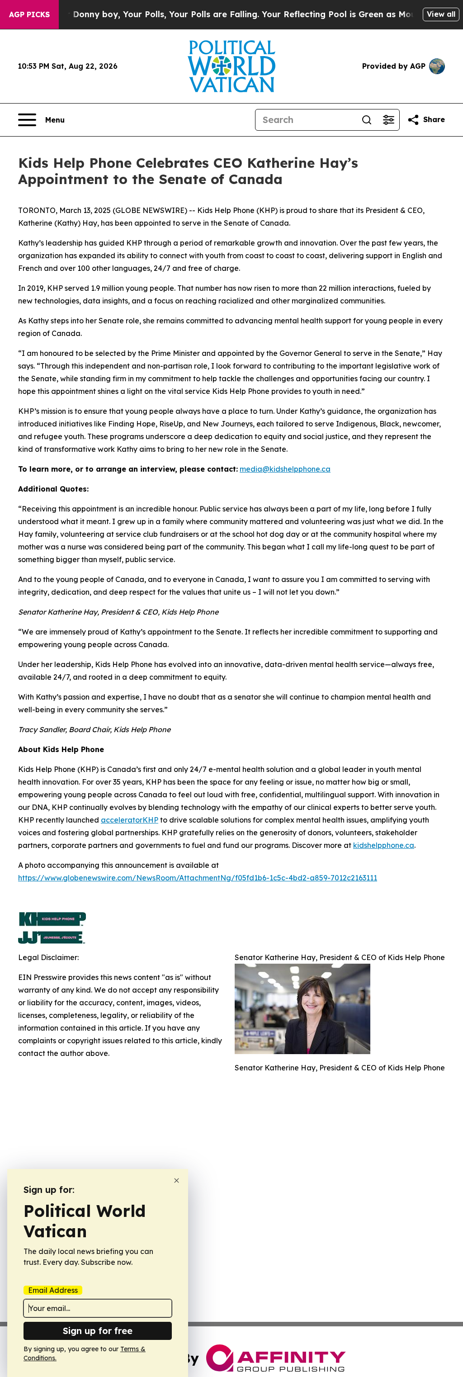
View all (441, 14)
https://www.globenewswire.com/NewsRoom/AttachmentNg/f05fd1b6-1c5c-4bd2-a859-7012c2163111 (197, 877)
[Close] (176, 1180)
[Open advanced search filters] (388, 119)
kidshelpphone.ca (383, 845)
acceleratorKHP (129, 819)
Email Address (53, 1290)
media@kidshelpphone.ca (285, 468)
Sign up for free (97, 1330)
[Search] (367, 119)
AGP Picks (29, 14)
